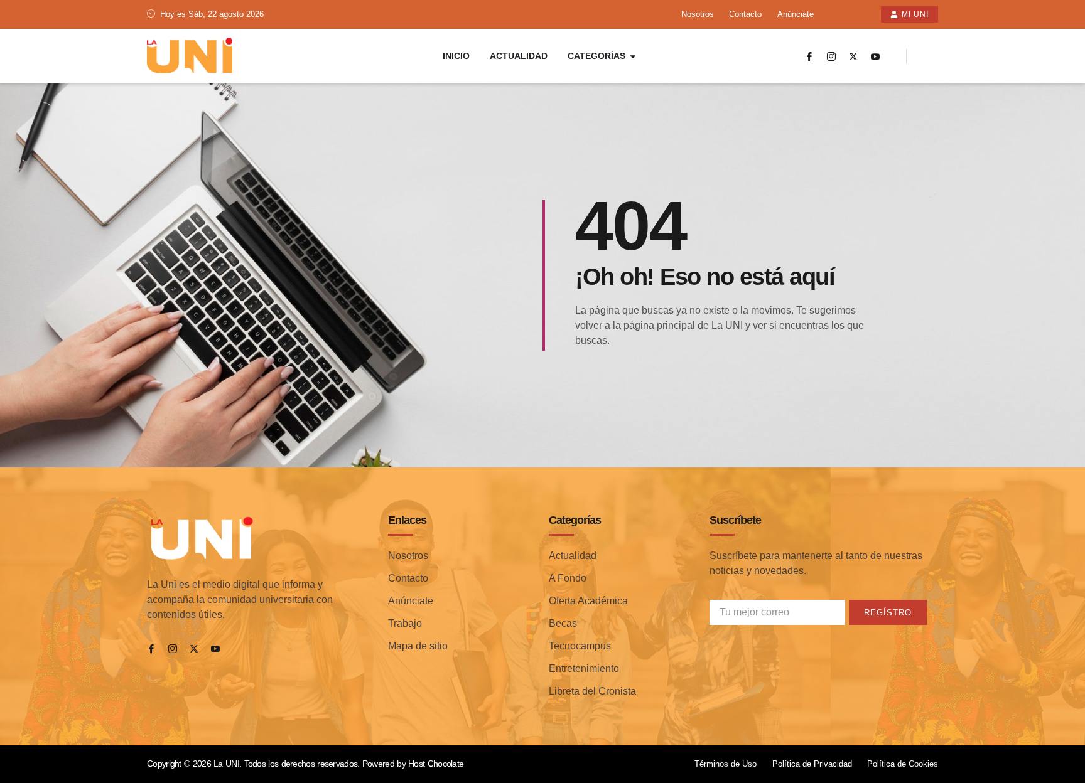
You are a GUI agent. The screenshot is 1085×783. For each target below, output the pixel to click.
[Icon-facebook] (809, 56)
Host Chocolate (435, 764)
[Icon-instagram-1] (831, 56)
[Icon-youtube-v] (875, 56)
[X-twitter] (853, 56)
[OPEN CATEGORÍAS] (633, 56)
